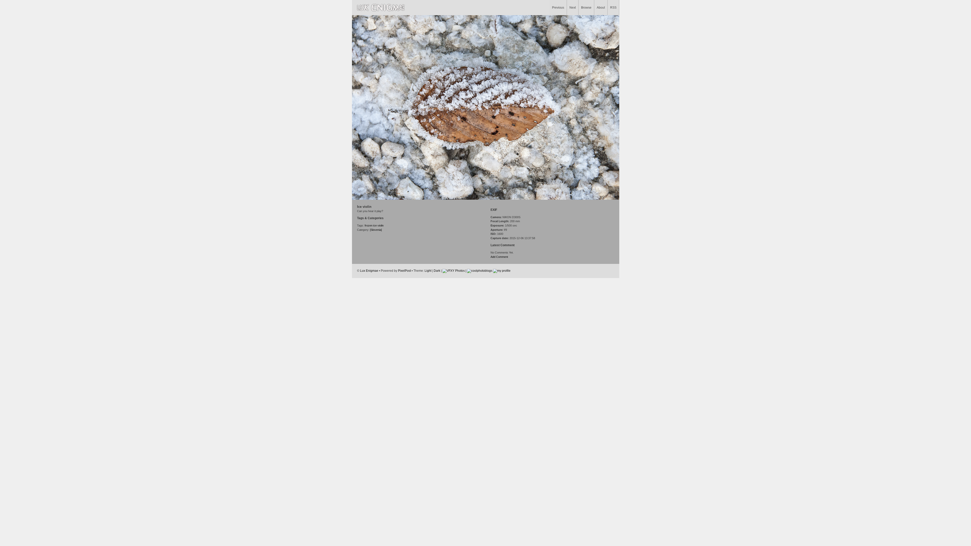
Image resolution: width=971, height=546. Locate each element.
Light (428, 270)
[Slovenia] (376, 229)
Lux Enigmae (369, 270)
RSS (613, 7)
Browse (586, 7)
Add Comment (499, 256)
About (601, 7)
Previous (558, 7)
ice (375, 225)
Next (572, 7)
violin (381, 225)
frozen (368, 225)
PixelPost (404, 270)
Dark (437, 270)
